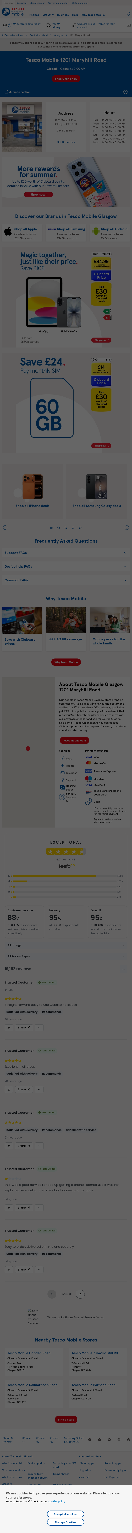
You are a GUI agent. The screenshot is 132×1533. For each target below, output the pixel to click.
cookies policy (56, 1501)
